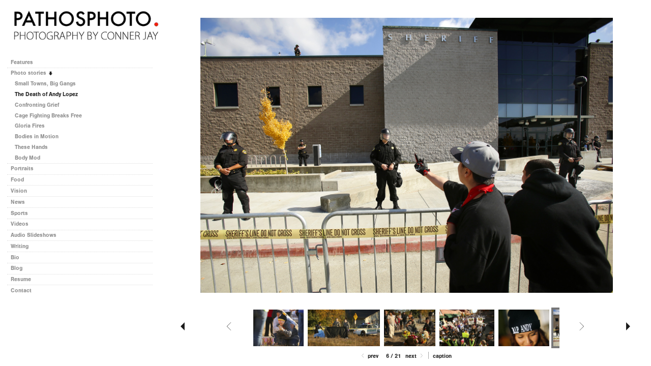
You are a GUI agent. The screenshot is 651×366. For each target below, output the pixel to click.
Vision (19, 191)
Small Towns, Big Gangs (45, 83)
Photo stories (29, 73)
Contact (21, 290)
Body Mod (27, 158)
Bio (15, 257)
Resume (21, 279)
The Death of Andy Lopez (46, 94)
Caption (442, 356)
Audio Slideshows (33, 235)
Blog (16, 268)
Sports (19, 213)
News (18, 202)
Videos (19, 224)
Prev (372, 356)
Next (411, 356)
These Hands (31, 147)
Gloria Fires (30, 126)
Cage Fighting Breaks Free (48, 115)
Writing (19, 246)
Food (17, 179)
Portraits (22, 168)
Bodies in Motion (36, 136)
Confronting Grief (37, 105)
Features (22, 62)
